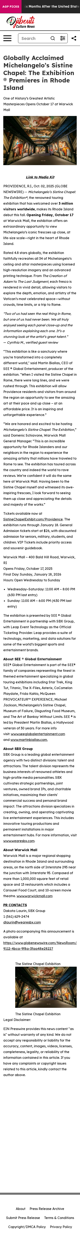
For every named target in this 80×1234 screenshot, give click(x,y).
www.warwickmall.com (35, 896)
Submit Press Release (23, 1218)
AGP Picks (10, 6)
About (20, 1209)
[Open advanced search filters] (62, 38)
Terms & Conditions (59, 1218)
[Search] (53, 38)
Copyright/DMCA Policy (27, 1227)
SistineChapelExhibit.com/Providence (33, 519)
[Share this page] (74, 38)
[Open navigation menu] (7, 38)
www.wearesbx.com (18, 841)
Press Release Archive (47, 1209)
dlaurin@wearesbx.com (22, 922)
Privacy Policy (61, 1227)
